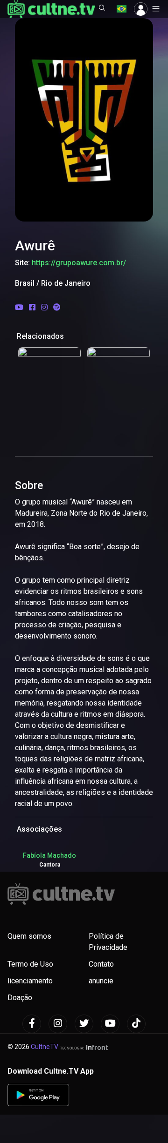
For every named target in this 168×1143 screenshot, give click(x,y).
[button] (102, 9)
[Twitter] (84, 1024)
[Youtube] (110, 1024)
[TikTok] (136, 1024)
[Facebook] (31, 1024)
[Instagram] (58, 1024)
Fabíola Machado (49, 855)
